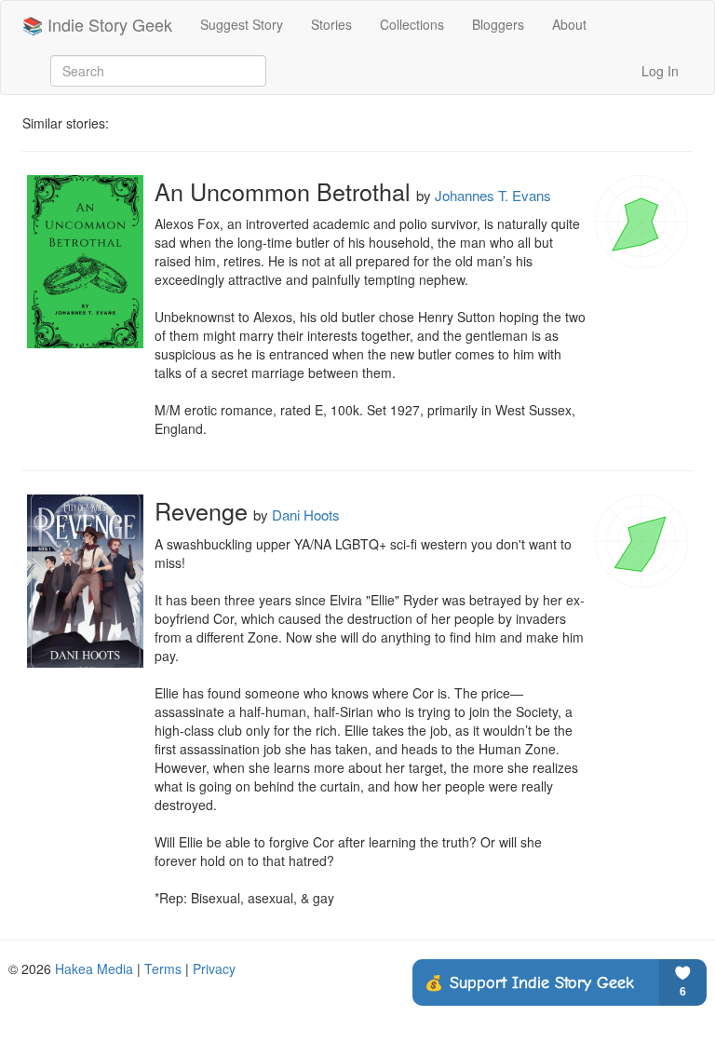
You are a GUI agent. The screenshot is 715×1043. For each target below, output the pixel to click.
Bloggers (498, 24)
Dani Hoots (306, 514)
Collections (412, 24)
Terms (163, 968)
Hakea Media (94, 968)
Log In (660, 70)
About (569, 24)
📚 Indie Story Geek (97, 24)
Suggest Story (241, 24)
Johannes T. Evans (493, 195)
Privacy (214, 968)
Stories (331, 24)
